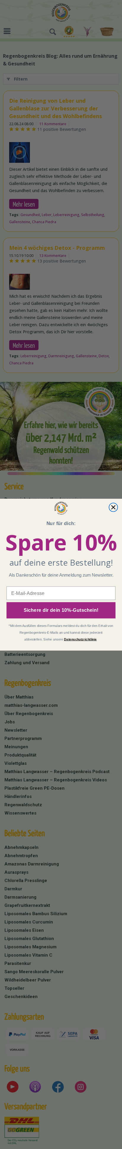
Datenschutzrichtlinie (80, 639)
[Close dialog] (113, 507)
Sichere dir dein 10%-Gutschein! (61, 610)
